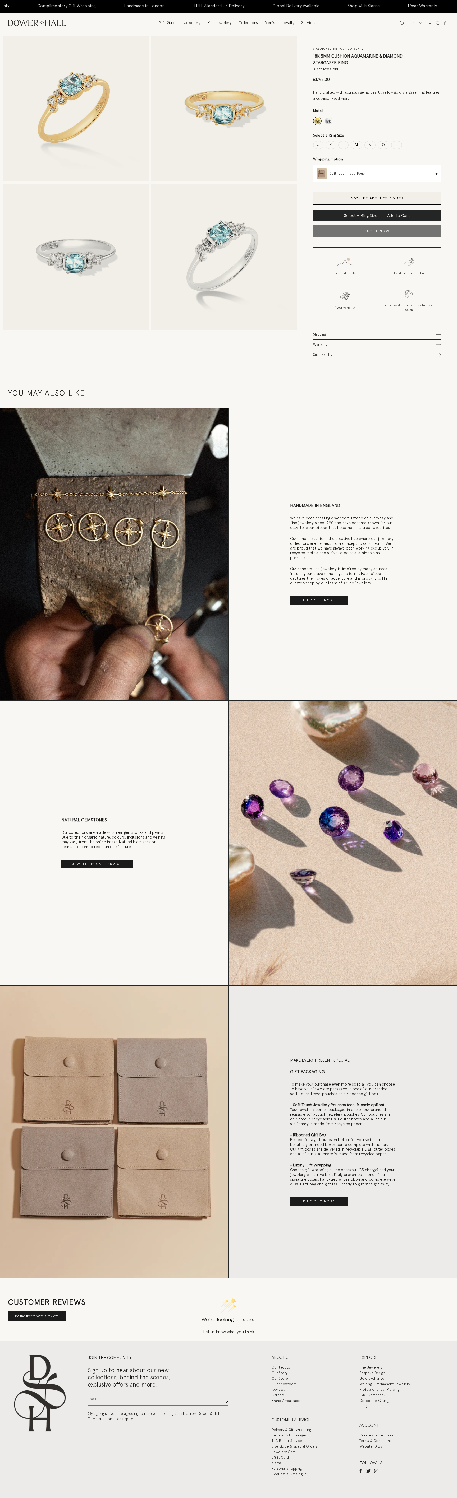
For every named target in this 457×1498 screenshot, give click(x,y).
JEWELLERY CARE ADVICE (97, 864)
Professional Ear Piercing (379, 1389)
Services (308, 22)
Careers (278, 1395)
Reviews (278, 1389)
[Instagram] (376, 1471)
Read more (340, 98)
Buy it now (377, 231)
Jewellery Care (284, 1452)
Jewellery (192, 22)
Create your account (377, 1435)
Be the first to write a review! (37, 1316)
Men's (270, 22)
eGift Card (280, 1457)
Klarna (277, 1463)
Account (369, 1425)
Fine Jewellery (219, 22)
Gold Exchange (371, 1378)
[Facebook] (360, 1471)
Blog (363, 1406)
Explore (368, 1357)
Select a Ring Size (328, 135)
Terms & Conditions (375, 1441)
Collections (248, 22)
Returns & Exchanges (289, 1435)
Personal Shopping (287, 1468)
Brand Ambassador (287, 1400)
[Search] (401, 23)
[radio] (317, 121)
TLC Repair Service (287, 1441)
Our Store (280, 1378)
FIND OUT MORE (319, 600)
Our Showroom (284, 1384)
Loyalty (288, 22)
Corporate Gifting (374, 1400)
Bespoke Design (372, 1373)
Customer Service (291, 1419)
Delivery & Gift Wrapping (291, 1429)
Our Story (279, 1373)
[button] (377, 334)
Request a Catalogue (289, 1474)
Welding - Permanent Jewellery (384, 1384)
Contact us (281, 1367)
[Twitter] (368, 1471)
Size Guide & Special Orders (294, 1446)
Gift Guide (168, 22)
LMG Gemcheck (372, 1395)
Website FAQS (370, 1446)
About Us (281, 1357)
